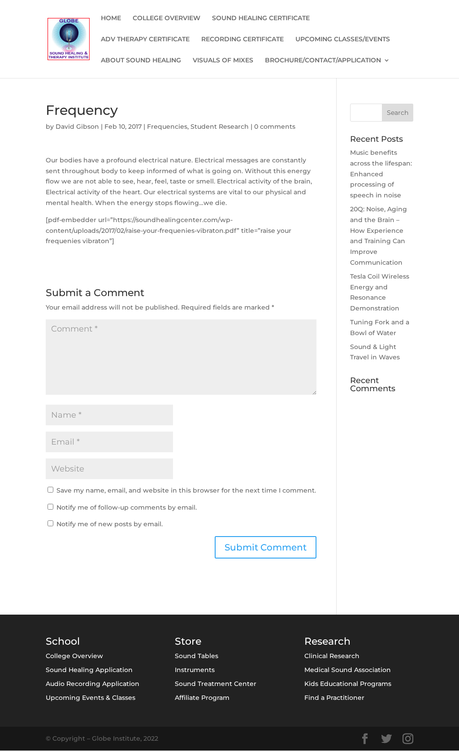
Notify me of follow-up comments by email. (126, 507)
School (63, 641)
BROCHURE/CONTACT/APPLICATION (323, 60)
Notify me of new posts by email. (109, 524)
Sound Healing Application (89, 670)
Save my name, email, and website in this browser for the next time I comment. (186, 490)
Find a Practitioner (334, 698)
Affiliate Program (202, 698)
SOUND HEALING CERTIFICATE (261, 18)
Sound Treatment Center (215, 684)
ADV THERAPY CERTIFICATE (145, 39)
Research (327, 641)
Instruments (195, 670)
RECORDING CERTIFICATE (242, 39)
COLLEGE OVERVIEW (166, 18)
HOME (111, 18)
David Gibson (77, 126)
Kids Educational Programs (347, 684)
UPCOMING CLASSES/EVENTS (342, 39)
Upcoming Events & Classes (90, 698)
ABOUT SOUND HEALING (141, 60)
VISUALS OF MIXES (223, 60)
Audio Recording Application (92, 684)
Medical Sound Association (347, 670)
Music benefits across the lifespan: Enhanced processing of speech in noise (381, 173)
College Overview (74, 656)
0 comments (274, 126)
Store (188, 641)
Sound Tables (196, 656)
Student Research (220, 126)
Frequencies (167, 126)
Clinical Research (331, 656)
